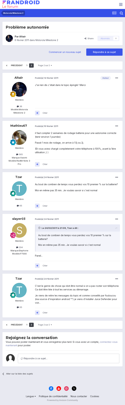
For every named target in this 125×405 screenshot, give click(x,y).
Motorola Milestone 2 (46, 40)
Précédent (17, 65)
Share (90, 38)
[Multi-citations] (37, 113)
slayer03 (18, 219)
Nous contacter (79, 396)
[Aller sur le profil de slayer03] (19, 230)
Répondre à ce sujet (104, 52)
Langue (30, 396)
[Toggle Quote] (39, 228)
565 (20, 154)
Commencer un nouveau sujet (65, 52)
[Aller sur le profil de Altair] (9, 38)
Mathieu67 (18, 126)
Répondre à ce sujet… (35, 358)
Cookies (94, 396)
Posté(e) (46, 78)
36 (20, 106)
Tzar (18, 177)
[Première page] (6, 65)
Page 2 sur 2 (44, 65)
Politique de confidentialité (53, 396)
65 (20, 205)
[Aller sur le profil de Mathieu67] (19, 137)
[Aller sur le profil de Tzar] (19, 188)
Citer (45, 113)
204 (20, 247)
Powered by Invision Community (62, 400)
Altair (22, 36)
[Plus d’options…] (116, 78)
